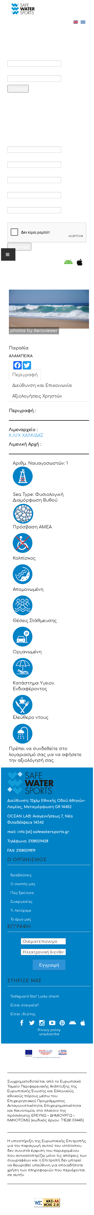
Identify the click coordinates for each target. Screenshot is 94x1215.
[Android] (68, 262)
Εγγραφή (19, 247)
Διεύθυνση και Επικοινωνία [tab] (42, 385)
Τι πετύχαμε (20, 910)
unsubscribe (49, 1034)
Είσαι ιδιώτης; (23, 1014)
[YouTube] (52, 1023)
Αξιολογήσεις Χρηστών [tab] (37, 396)
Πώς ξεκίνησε (22, 893)
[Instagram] (42, 1023)
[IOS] (78, 262)
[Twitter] (32, 1023)
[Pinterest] (62, 1023)
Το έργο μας (20, 919)
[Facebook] (21, 1023)
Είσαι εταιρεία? (24, 1005)
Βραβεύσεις (21, 875)
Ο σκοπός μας (22, 884)
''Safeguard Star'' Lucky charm (34, 996)
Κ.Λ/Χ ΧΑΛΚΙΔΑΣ (26, 435)
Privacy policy (49, 1030)
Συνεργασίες (21, 902)
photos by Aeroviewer (34, 330)
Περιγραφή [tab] (25, 375)
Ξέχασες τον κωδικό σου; (41, 102)
